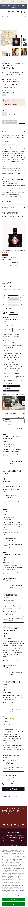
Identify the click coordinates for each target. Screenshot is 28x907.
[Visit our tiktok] (19, 825)
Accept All (13, 904)
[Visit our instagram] (11, 825)
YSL (3, 61)
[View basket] (24, 11)
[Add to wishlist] (22, 122)
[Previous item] (3, 244)
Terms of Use (5, 891)
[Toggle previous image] (1, 32)
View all (23, 90)
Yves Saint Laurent (17, 17)
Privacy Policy (18, 890)
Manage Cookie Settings (13, 895)
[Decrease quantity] (4, 114)
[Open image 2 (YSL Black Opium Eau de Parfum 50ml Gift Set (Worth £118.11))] (15, 52)
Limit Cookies (13, 899)
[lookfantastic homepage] (13, 11)
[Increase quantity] (14, 114)
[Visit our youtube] (15, 825)
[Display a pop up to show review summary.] (15, 257)
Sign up (13, 817)
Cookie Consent (13, 845)
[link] (21, 11)
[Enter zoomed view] (24, 42)
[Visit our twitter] (8, 825)
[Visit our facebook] (4, 825)
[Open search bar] (4, 11)
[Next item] (24, 244)
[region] (13, 876)
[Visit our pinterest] (23, 825)
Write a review (6, 81)
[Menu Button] (1, 11)
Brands (9, 17)
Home (3, 17)
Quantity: (5, 110)
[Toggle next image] (25, 32)
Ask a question (15, 81)
